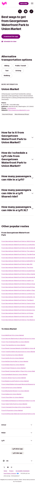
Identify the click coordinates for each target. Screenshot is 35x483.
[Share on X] (20, 11)
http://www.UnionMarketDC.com (19, 110)
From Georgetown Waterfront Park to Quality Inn (17, 280)
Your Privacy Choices (10, 473)
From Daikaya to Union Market (11, 394)
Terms (5, 471)
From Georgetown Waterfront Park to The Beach (17, 300)
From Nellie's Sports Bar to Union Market (14, 361)
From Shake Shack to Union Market (12, 365)
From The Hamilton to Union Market (13, 345)
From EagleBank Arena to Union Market (14, 374)
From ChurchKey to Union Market (12, 397)
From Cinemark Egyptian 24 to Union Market (16, 407)
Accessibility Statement (22, 471)
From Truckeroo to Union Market (12, 355)
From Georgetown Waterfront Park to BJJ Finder (17, 316)
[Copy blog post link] (31, 11)
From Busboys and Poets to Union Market (15, 381)
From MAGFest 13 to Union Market (12, 335)
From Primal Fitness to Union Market (13, 368)
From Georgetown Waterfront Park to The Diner (17, 267)
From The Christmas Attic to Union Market (15, 342)
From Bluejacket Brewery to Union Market (15, 391)
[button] (32, 3)
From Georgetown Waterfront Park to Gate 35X (16, 264)
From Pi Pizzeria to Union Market (12, 410)
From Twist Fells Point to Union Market (14, 404)
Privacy (11, 471)
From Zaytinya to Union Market (11, 387)
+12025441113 (11, 108)
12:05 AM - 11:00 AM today (11, 105)
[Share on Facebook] (26, 11)
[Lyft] (4, 3)
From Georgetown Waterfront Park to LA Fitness (17, 313)
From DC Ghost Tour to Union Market (13, 378)
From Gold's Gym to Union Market (12, 358)
